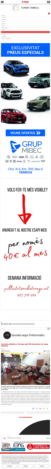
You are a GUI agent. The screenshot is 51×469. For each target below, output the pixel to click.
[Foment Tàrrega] (25, 8)
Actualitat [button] (4, 17)
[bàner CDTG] (25, 222)
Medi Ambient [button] (4, 27)
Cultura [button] (3, 21)
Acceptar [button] (42, 466)
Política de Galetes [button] (15, 463)
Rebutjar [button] (26, 466)
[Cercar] (48, 285)
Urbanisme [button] (4, 36)
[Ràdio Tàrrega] (38, 403)
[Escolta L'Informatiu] (25, 292)
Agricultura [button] (4, 19)
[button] (49, 13)
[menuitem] (23, 417)
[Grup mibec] (25, 110)
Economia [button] (4, 23)
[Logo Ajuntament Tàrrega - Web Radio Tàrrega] (13, 414)
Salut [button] (3, 32)
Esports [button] (3, 25)
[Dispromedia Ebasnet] (13, 403)
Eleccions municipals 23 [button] (6, 38)
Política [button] (3, 29)
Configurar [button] (9, 466)
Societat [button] (3, 34)
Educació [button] (3, 15)
